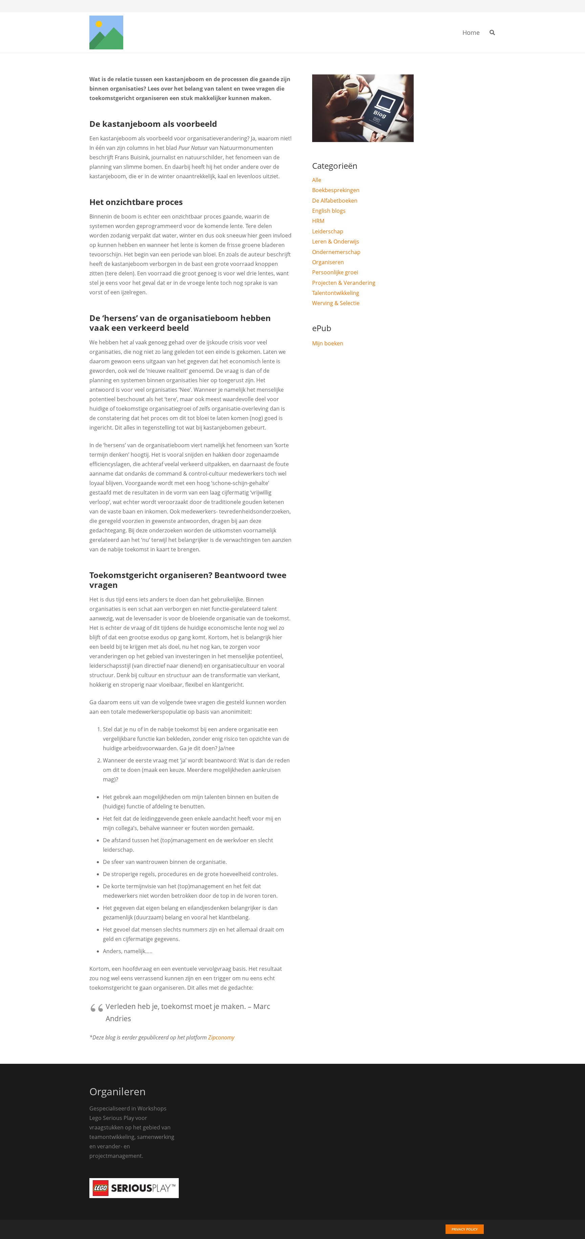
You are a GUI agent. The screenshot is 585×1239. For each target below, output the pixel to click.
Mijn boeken (327, 343)
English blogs (329, 210)
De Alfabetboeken (335, 200)
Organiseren (328, 262)
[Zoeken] (492, 32)
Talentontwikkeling (335, 293)
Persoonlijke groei (335, 272)
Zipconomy (221, 1037)
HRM (318, 221)
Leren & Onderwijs (335, 241)
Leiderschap (327, 231)
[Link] (106, 32)
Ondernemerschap (336, 252)
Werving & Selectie (336, 303)
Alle (316, 180)
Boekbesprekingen (336, 190)
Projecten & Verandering (343, 282)
